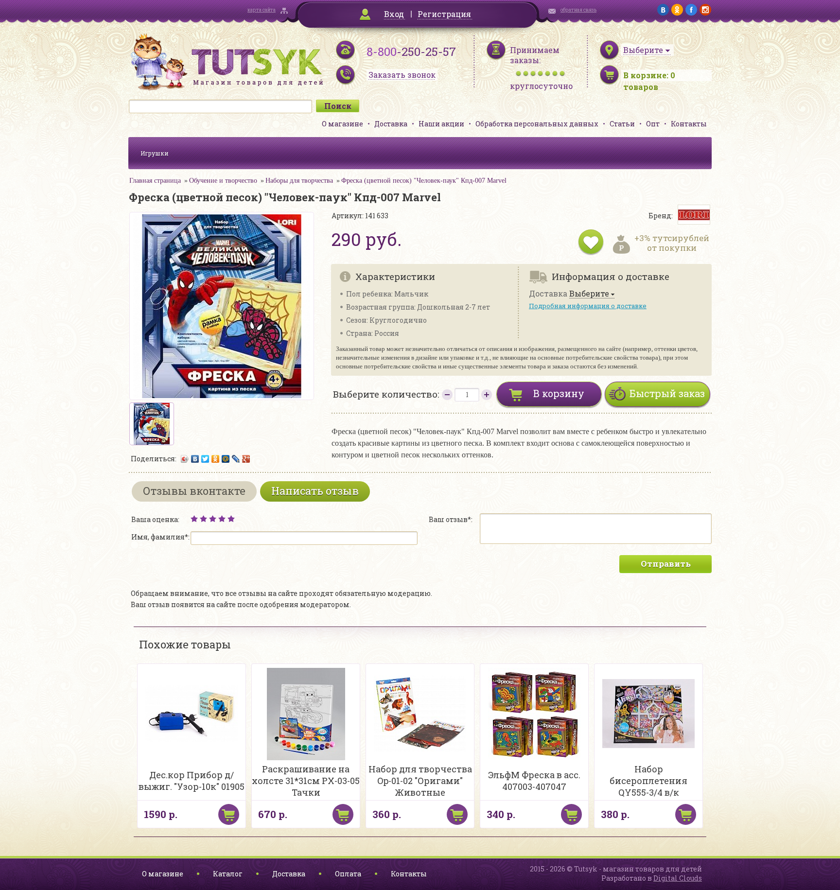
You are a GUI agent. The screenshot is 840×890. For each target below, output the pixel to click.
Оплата (348, 873)
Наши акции (441, 123)
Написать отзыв (315, 491)
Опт (653, 123)
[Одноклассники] (215, 459)
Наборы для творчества (299, 180)
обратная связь (578, 10)
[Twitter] (205, 459)
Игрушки (154, 153)
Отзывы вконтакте (194, 491)
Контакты (689, 123)
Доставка (390, 123)
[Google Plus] (246, 459)
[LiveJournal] (236, 459)
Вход (394, 14)
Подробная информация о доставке (588, 305)
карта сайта (261, 10)
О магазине (342, 123)
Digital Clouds (677, 878)
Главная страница (155, 180)
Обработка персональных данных (536, 123)
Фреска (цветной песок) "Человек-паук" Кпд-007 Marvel (424, 180)
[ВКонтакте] (195, 459)
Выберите (589, 293)
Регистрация (444, 14)
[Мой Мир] (226, 459)
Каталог (228, 873)
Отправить (666, 563)
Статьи (622, 123)
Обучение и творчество (223, 180)
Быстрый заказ (667, 393)
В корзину (558, 393)
